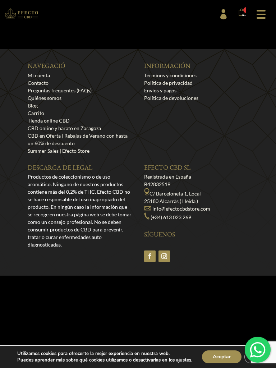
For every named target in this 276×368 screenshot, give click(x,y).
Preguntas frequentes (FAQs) (60, 90)
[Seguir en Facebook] (150, 256)
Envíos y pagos (160, 90)
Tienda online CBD (49, 121)
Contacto (38, 83)
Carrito (36, 113)
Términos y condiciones (170, 75)
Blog (33, 105)
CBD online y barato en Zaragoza (64, 128)
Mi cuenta (39, 75)
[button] (261, 13)
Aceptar (222, 356)
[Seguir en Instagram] (164, 256)
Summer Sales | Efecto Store (58, 151)
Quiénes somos (44, 98)
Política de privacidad (168, 83)
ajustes (183, 360)
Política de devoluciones (171, 98)
